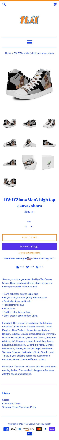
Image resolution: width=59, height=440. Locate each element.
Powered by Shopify (42, 424)
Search (5, 399)
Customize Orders (11, 403)
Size (29, 222)
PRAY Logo (28, 424)
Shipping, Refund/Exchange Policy (19, 407)
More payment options (29, 253)
